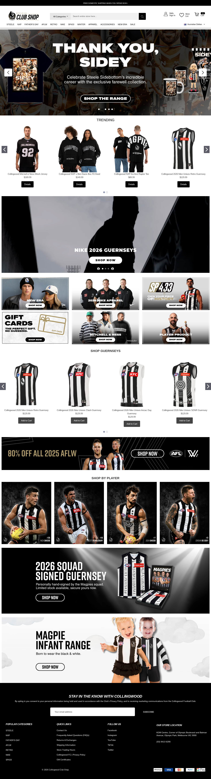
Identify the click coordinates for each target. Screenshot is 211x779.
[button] (35, 293)
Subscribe (148, 712)
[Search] (142, 16)
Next (203, 72)
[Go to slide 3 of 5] (105, 109)
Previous (8, 72)
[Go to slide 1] (4, 149)
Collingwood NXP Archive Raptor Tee (131, 174)
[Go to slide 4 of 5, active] (109, 109)
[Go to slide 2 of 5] (102, 109)
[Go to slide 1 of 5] (99, 109)
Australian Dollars (194, 24)
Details (27, 184)
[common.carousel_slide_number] (105, 72)
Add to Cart (26, 420)
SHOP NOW (105, 260)
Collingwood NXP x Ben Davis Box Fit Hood (79, 174)
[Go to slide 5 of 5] (112, 109)
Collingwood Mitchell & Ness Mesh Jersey (27, 174)
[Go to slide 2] (207, 149)
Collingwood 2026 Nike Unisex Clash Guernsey (79, 410)
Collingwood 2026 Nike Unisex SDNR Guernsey (184, 410)
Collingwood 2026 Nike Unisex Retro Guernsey (183, 174)
